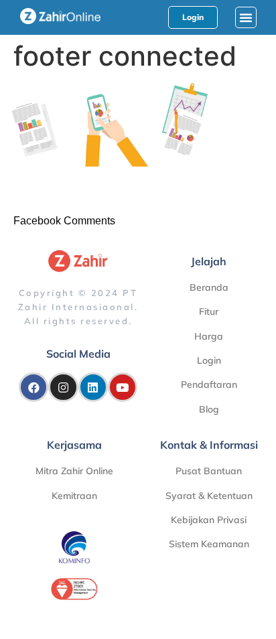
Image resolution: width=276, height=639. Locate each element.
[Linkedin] (93, 387)
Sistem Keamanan (209, 544)
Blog (209, 409)
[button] (246, 17)
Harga (208, 336)
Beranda (209, 287)
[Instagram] (63, 387)
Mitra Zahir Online (74, 471)
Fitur (208, 311)
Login (209, 360)
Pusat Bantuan (209, 471)
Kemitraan (74, 496)
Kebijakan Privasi (209, 520)
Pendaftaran (209, 384)
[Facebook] (33, 387)
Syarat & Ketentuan (209, 496)
